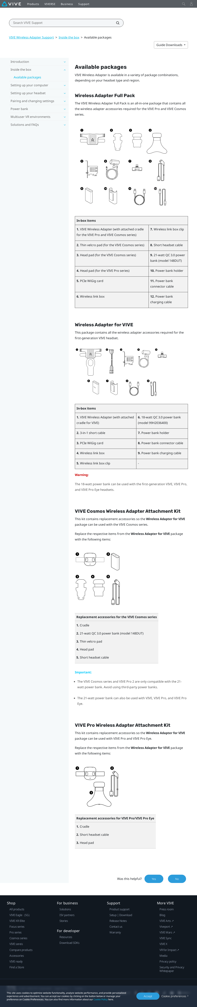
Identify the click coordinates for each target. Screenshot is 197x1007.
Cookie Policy (100, 999)
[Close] (184, 4)
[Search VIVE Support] (115, 23)
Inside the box (69, 37)
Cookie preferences (173, 996)
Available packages (27, 77)
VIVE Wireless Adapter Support (31, 37)
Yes (154, 879)
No (177, 879)
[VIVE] (11, 4)
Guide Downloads (169, 45)
